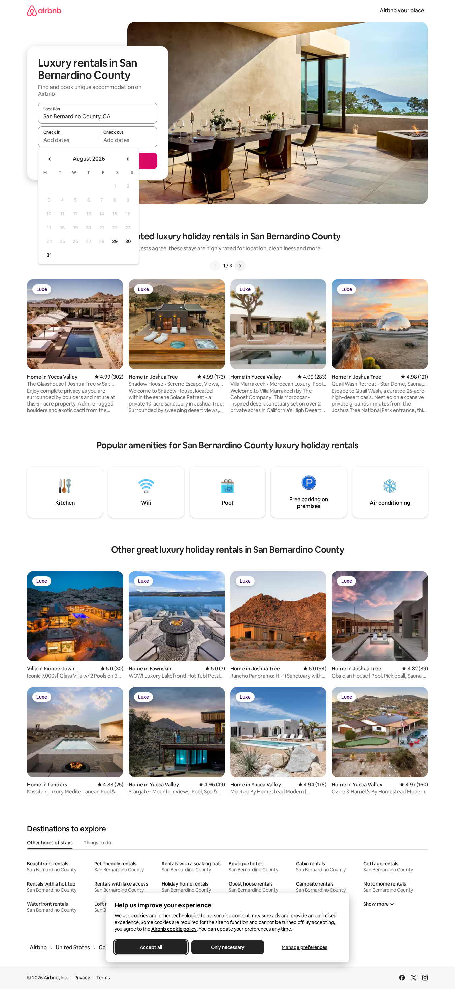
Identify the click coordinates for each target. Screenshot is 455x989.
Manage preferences (304, 947)
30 (128, 241)
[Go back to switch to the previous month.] (50, 159)
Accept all (151, 947)
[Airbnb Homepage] (44, 10)
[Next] (240, 265)
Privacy (82, 978)
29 (115, 241)
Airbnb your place (402, 10)
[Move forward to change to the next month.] (127, 159)
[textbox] (67, 140)
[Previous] (215, 265)
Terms (103, 978)
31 (49, 255)
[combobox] (97, 116)
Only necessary (228, 947)
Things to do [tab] (97, 843)
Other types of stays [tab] (50, 843)
